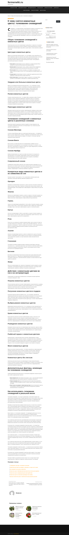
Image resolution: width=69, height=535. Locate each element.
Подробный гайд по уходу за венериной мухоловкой (51, 54)
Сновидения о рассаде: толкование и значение (19, 465)
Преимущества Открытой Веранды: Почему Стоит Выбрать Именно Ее (52, 58)
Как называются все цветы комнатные (18, 469)
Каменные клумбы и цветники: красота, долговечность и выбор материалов (52, 45)
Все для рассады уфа (50, 62)
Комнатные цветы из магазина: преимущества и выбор (21, 474)
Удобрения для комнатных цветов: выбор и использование (36, 507)
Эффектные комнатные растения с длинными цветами (19, 507)
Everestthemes (16, 533)
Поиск (46, 19)
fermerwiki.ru (15, 2)
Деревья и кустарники (48, 7)
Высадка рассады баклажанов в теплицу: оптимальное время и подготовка (34, 484)
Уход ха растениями (34, 10)
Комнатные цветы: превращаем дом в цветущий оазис (21, 472)
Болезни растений (13, 7)
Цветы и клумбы (43, 10)
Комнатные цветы (26, 10)
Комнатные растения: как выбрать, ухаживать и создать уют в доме (24, 467)
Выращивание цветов (32, 7)
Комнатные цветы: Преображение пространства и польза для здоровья (24, 471)
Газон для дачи (40, 7)
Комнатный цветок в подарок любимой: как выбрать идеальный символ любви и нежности (16, 484)
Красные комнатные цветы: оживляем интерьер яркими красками (23, 476)
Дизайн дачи (56, 7)
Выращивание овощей (22, 7)
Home (9, 15)
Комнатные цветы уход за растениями (51, 50)
